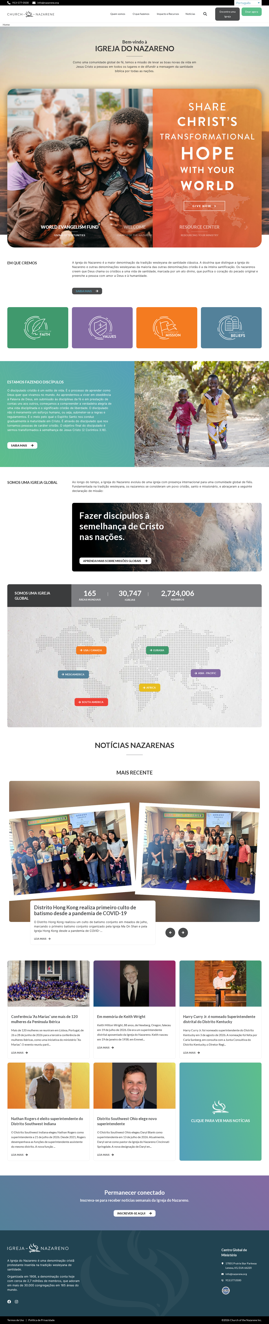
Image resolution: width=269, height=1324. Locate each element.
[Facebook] (9, 1302)
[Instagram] (16, 1302)
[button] (183, 932)
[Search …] (205, 13)
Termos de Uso (15, 1320)
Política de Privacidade (41, 1320)
